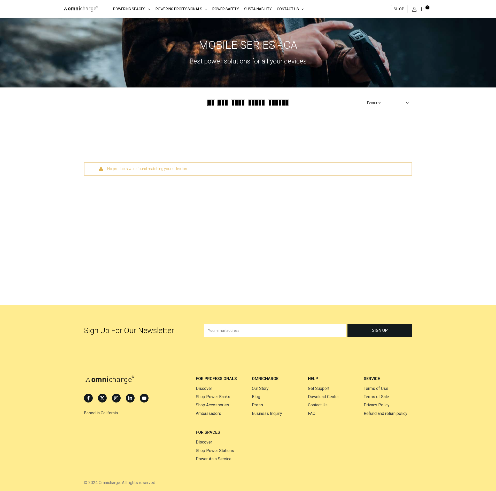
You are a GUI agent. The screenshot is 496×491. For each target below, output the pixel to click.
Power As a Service (213, 458)
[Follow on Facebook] (88, 398)
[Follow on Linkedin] (130, 398)
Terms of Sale (376, 396)
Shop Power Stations (215, 450)
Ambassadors (208, 413)
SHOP (399, 9)
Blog (256, 396)
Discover (204, 388)
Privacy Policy (377, 405)
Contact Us (318, 405)
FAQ (311, 413)
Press (257, 405)
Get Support (318, 388)
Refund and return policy (385, 413)
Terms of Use (376, 388)
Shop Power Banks (213, 396)
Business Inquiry (267, 413)
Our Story (260, 388)
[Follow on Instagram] (116, 398)
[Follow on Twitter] (102, 398)
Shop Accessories (212, 405)
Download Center (323, 396)
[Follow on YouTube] (144, 398)
